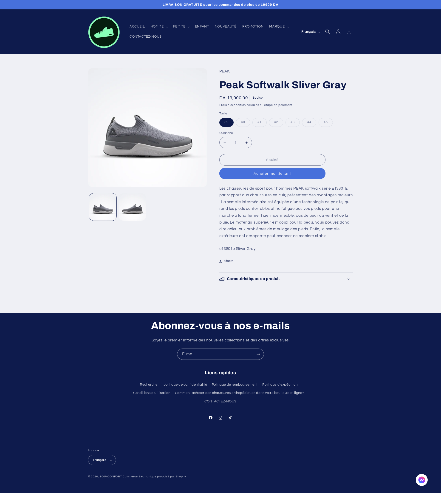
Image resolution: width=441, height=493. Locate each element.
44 (311, 123)
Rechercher (149, 384)
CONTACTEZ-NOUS (220, 401)
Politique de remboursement (235, 384)
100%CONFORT (111, 476)
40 (245, 123)
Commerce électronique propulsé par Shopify (154, 476)
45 (328, 123)
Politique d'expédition (279, 384)
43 (295, 123)
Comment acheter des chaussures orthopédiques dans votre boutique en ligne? (239, 393)
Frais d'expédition (232, 105)
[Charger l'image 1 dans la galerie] (102, 207)
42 (278, 123)
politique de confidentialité (185, 384)
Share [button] (229, 261)
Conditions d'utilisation (151, 393)
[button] (159, 27)
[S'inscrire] (258, 354)
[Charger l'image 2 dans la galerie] (132, 207)
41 (262, 123)
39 (229, 123)
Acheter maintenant (272, 173)
